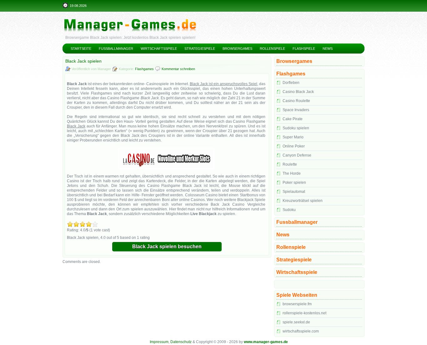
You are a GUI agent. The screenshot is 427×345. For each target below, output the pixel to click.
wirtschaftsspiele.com (301, 331)
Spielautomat (294, 191)
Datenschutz (181, 342)
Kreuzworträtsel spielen (303, 200)
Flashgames (144, 69)
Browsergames (237, 48)
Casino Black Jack (298, 92)
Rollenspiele (272, 48)
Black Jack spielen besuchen (167, 246)
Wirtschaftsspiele (159, 48)
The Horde (292, 173)
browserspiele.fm (297, 304)
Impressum (159, 342)
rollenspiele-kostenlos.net (304, 313)
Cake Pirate (293, 119)
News (328, 48)
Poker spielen (294, 182)
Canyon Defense (297, 155)
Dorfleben (291, 82)
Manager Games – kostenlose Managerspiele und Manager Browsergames (213, 20)
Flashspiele (304, 48)
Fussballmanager (116, 48)
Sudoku (289, 210)
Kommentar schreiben (178, 69)
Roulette (290, 164)
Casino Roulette (296, 101)
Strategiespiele (199, 48)
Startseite (81, 48)
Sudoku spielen (296, 128)
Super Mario (293, 137)
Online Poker (294, 146)
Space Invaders (296, 110)
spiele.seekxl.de (296, 322)
